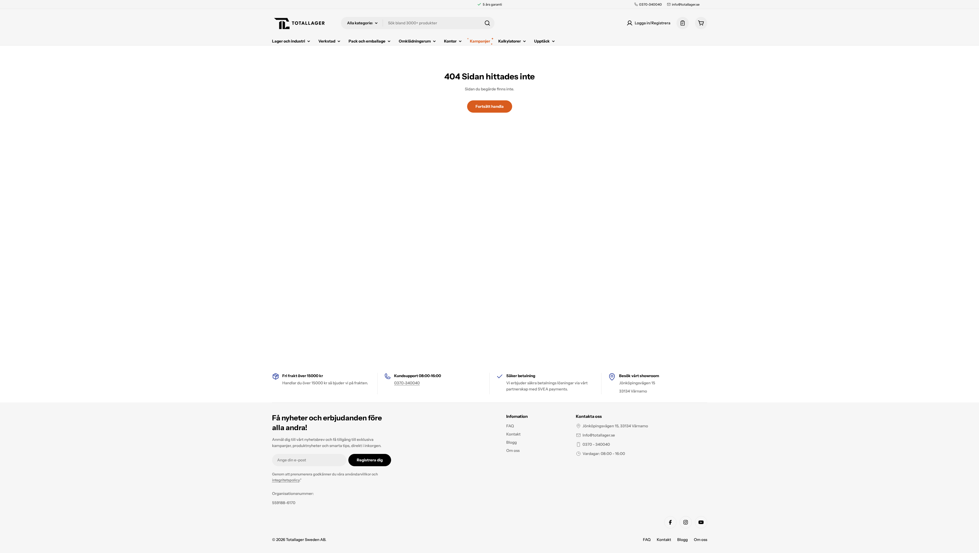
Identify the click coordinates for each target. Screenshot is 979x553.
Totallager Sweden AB (305, 539)
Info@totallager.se (599, 435)
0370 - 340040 (596, 444)
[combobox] (417, 23)
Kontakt (664, 539)
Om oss (700, 539)
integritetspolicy (285, 480)
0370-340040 (407, 382)
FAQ (647, 539)
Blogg (682, 539)
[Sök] (487, 23)
